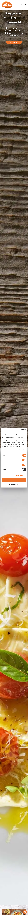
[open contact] (25, 912)
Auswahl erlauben (14, 484)
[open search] (21, 4)
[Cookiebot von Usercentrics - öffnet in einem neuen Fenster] (20, 430)
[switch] (24, 460)
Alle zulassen (14, 480)
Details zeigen (19, 475)
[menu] (25, 4)
